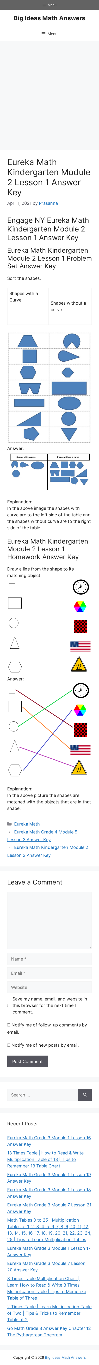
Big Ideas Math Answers (49, 18)
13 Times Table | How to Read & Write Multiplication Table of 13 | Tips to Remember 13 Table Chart (45, 1159)
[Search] (85, 1095)
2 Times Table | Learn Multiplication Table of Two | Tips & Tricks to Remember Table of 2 (49, 1313)
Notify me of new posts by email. (45, 1045)
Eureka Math (27, 824)
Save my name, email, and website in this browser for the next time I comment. (49, 1005)
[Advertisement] (49, 92)
